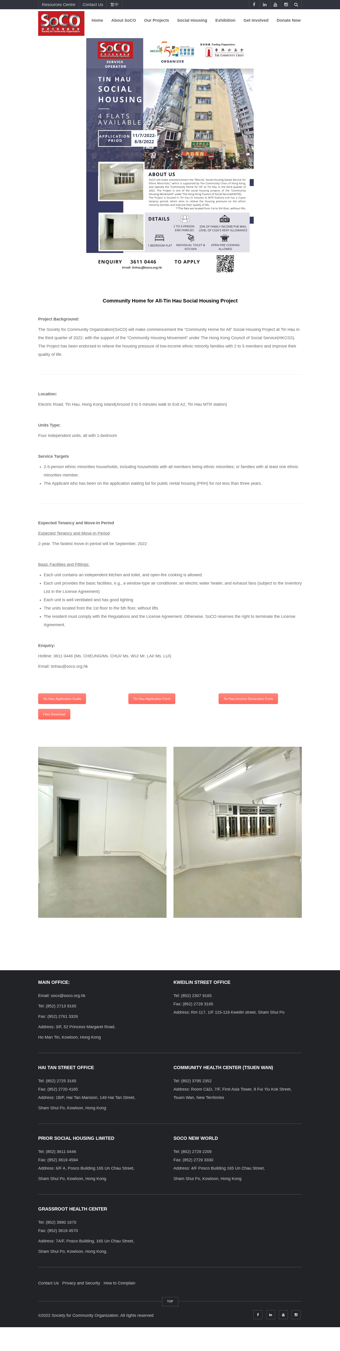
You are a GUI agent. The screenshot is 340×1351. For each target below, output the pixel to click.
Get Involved (256, 20)
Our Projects (156, 20)
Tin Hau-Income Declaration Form (248, 699)
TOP (170, 1301)
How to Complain (119, 1283)
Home (97, 20)
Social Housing (192, 20)
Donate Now (289, 20)
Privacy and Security (81, 1283)
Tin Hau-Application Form (151, 699)
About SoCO (123, 20)
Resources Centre (58, 4)
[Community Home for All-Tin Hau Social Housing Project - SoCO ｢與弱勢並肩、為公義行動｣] (61, 23)
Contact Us (93, 4)
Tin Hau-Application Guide (62, 699)
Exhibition (225, 20)
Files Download (54, 714)
